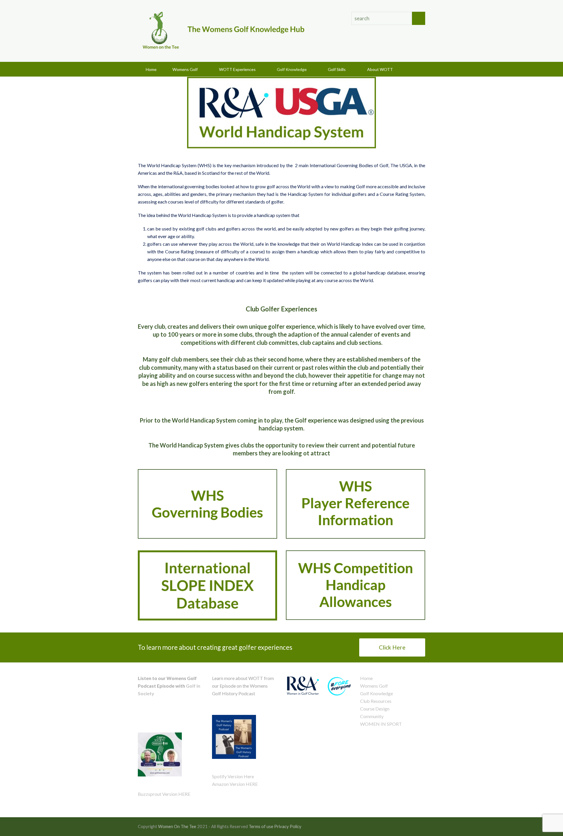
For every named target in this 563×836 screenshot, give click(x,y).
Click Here (392, 647)
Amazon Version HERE (235, 784)
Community (372, 716)
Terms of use (261, 826)
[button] (415, 69)
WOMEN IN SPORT (381, 724)
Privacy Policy (287, 826)
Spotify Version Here (233, 776)
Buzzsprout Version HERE (164, 794)
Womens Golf (374, 686)
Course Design (374, 708)
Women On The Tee (177, 826)
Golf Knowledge (376, 693)
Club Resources (375, 701)
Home (366, 678)
